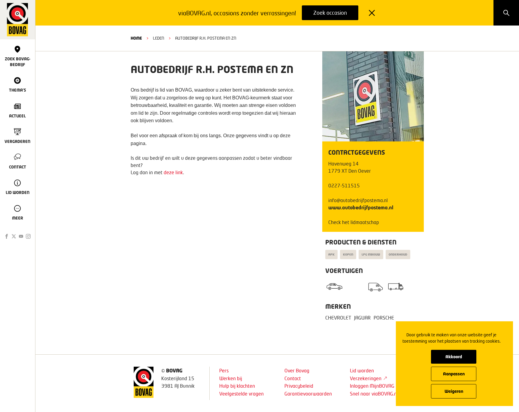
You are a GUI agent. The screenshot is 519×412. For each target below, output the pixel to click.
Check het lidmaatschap (353, 222)
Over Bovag (296, 370)
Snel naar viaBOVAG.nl (374, 393)
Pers (224, 370)
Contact (292, 378)
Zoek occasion (330, 12)
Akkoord (453, 356)
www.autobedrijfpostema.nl (360, 207)
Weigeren (454, 391)
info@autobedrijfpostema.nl (358, 200)
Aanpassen (454, 373)
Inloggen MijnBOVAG (372, 386)
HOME (136, 38)
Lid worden (362, 370)
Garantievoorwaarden (308, 393)
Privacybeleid (298, 386)
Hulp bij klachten (237, 386)
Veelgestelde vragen (241, 393)
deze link (173, 172)
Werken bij (230, 378)
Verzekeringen (365, 378)
